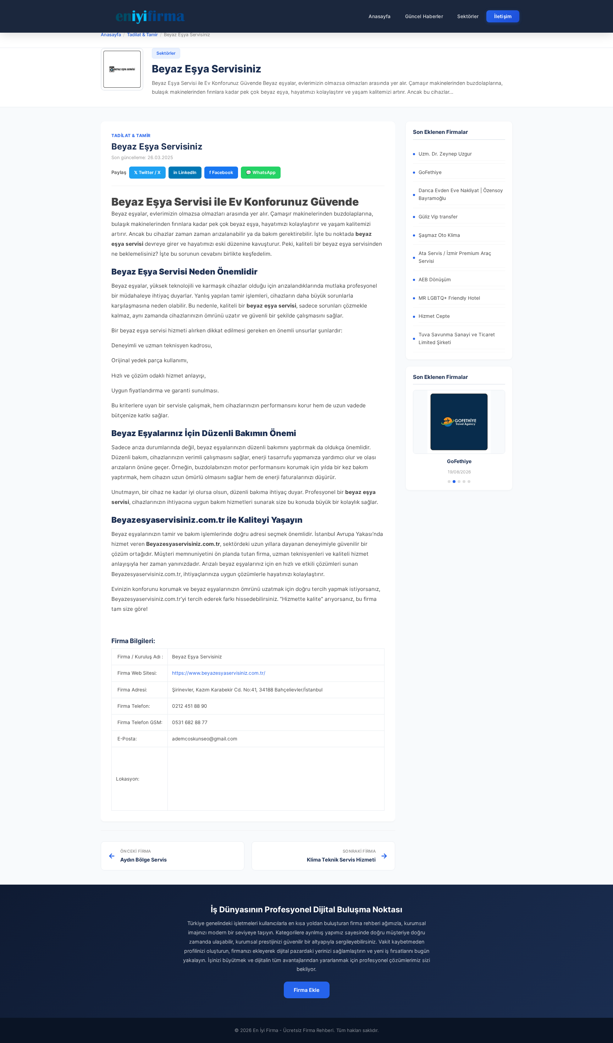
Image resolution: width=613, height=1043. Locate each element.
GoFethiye (430, 172)
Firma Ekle (307, 990)
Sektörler (468, 16)
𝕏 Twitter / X (147, 172)
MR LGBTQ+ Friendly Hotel (449, 298)
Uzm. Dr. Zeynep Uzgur (445, 154)
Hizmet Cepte (434, 316)
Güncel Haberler (424, 16)
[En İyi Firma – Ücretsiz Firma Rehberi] (150, 16)
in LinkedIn (185, 172)
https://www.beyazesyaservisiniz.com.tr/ (218, 673)
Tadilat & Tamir (142, 34)
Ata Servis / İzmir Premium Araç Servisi (455, 257)
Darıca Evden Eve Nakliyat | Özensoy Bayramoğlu (461, 194)
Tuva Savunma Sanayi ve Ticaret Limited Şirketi (457, 338)
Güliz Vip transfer (438, 216)
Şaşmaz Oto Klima (439, 235)
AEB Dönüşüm (435, 279)
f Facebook (221, 172)
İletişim (503, 16)
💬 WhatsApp (261, 172)
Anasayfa (380, 16)
